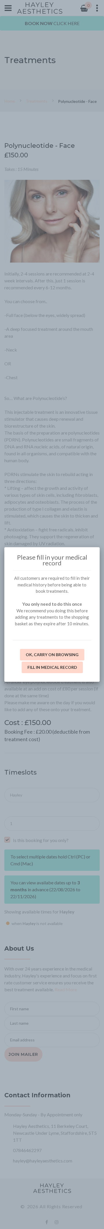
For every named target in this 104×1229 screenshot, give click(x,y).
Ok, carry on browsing (52, 654)
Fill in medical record (52, 667)
